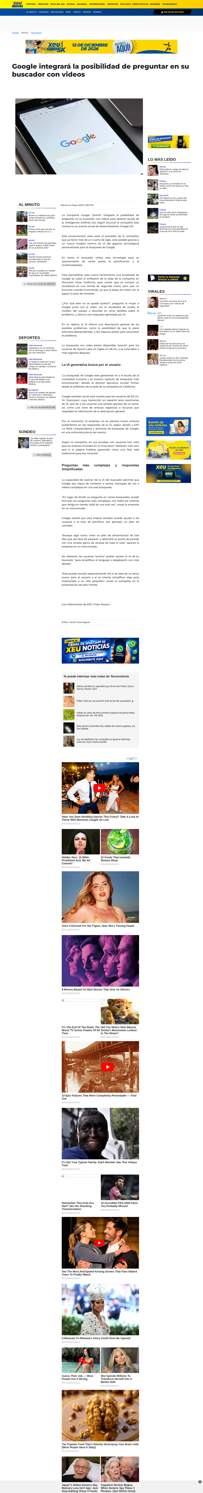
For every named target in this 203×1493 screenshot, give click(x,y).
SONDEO (27, 432)
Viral (68, 12)
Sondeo (97, 12)
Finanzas (43, 12)
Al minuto (31, 12)
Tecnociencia (169, 4)
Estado (71, 4)
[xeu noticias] (17, 4)
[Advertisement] (37, 310)
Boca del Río (58, 4)
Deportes (113, 4)
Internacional (97, 4)
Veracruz (43, 4)
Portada (31, 4)
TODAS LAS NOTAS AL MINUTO (40, 284)
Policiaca (125, 4)
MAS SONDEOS (43, 455)
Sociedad (155, 4)
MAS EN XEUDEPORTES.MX (42, 407)
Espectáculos (140, 4)
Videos (77, 12)
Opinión (87, 12)
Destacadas (57, 12)
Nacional (82, 4)
